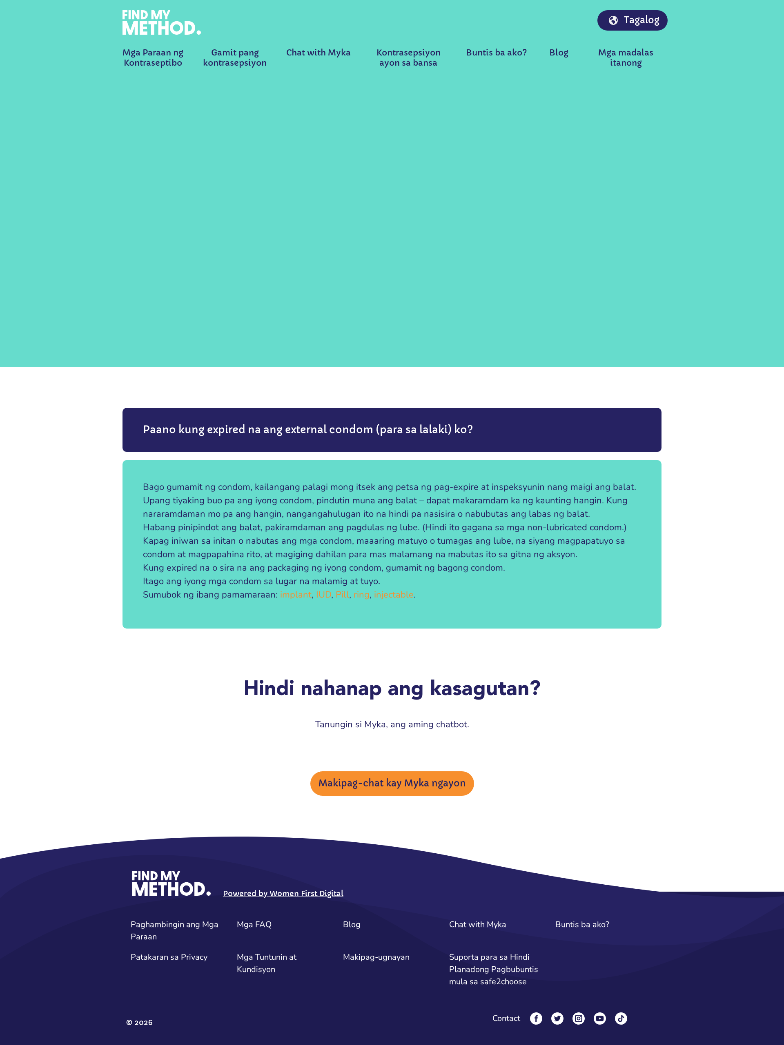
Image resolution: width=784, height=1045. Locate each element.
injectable (394, 595)
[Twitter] (557, 1018)
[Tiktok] (621, 1018)
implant (296, 595)
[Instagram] (578, 1018)
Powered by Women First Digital (283, 893)
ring (362, 595)
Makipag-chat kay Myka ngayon (392, 783)
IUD (323, 595)
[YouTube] (600, 1018)
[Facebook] (536, 1018)
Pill (342, 595)
